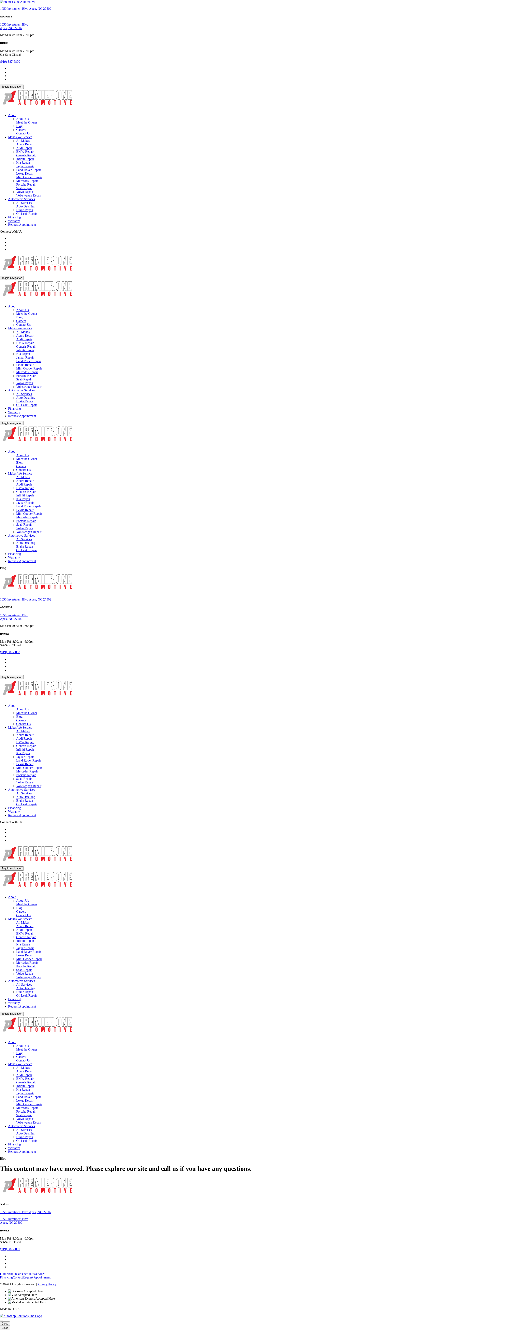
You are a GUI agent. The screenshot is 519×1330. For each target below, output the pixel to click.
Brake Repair (24, 210)
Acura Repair (24, 144)
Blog (19, 126)
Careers (21, 129)
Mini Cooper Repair (29, 177)
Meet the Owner (26, 122)
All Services (24, 202)
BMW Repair (25, 151)
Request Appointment (22, 224)
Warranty (14, 221)
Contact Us (23, 133)
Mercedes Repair (27, 181)
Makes (30, 1273)
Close (5, 1323)
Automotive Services (21, 199)
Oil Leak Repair (26, 213)
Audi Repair (24, 148)
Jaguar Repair (25, 166)
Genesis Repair (26, 155)
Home (4, 1273)
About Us (22, 118)
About (12, 115)
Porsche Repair (26, 184)
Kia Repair (23, 162)
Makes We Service (20, 137)
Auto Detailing (25, 206)
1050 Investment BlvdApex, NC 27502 (14, 26)
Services (39, 1273)
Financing (14, 217)
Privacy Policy (47, 1284)
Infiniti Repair (25, 159)
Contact (18, 1277)
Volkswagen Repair (28, 195)
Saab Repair (24, 188)
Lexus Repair (24, 173)
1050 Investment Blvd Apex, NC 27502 (25, 8)
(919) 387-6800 (10, 61)
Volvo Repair (24, 191)
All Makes (23, 140)
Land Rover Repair (28, 170)
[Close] (1, 1320)
